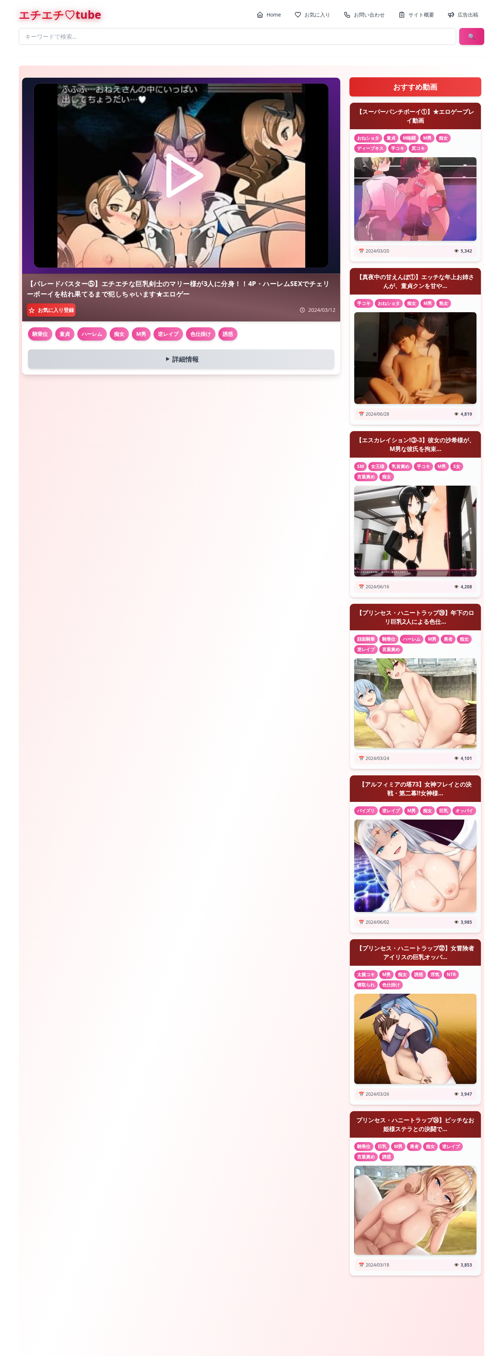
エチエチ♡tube (60, 14)
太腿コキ (366, 974)
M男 (141, 333)
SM (360, 466)
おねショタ (368, 138)
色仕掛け (200, 333)
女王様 (377, 466)
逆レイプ (168, 333)
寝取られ (366, 985)
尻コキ (418, 148)
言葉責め (366, 476)
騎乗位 (40, 333)
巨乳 (443, 810)
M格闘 (409, 138)
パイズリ (366, 810)
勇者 (448, 639)
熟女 (443, 303)
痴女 (119, 333)
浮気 (434, 974)
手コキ (397, 148)
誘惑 (228, 333)
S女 (456, 466)
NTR (451, 974)
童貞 (65, 333)
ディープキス (370, 148)
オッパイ (464, 810)
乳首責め (400, 466)
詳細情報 (181, 359)
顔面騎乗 (366, 639)
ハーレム (92, 333)
